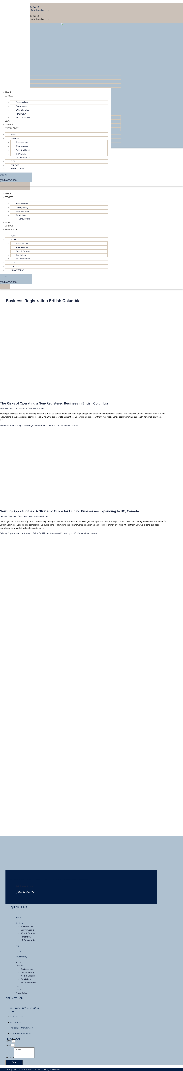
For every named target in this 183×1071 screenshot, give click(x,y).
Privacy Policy (12, 229)
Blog (7, 222)
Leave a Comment (8, 516)
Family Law (21, 215)
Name (8, 1040)
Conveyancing (22, 207)
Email (8, 1045)
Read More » (39, 425)
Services (9, 197)
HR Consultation (23, 219)
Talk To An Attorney (24, 886)
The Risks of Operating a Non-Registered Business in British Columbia (54, 403)
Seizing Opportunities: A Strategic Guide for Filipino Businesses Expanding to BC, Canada (69, 511)
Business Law (22, 203)
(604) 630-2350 (8, 282)
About (8, 194)
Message (9, 1057)
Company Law (20, 408)
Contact (9, 226)
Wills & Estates (22, 211)
